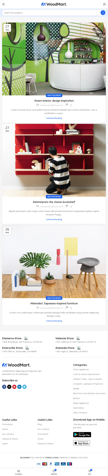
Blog (40, 424)
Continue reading (54, 118)
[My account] (104, 4)
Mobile (76, 388)
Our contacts (8, 434)
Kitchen (76, 398)
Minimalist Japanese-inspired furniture (54, 303)
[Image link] (16, 364)
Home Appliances (81, 369)
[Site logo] (54, 4)
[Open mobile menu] (3, 4)
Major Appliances (81, 403)
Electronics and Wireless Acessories (89, 393)
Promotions (7, 424)
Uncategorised (54, 95)
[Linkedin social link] (19, 387)
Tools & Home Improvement (86, 374)
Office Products (80, 412)
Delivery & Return (10, 438)
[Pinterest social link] (14, 387)
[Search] (103, 12)
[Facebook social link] (4, 387)
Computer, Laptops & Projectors (88, 383)
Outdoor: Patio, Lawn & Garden (87, 379)
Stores (5, 429)
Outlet (5, 443)
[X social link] (9, 387)
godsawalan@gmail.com (51, 105)
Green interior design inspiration (54, 100)
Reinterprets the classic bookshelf (54, 202)
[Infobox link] (15, 338)
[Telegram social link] (24, 387)
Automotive (78, 407)
